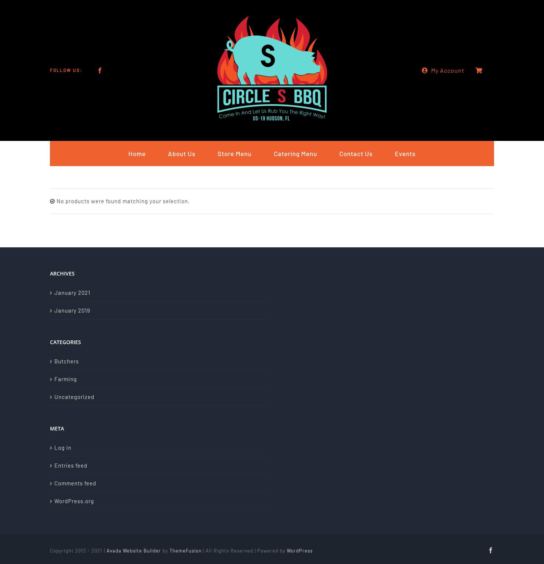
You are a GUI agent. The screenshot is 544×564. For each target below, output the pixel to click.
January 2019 (72, 310)
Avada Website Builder (134, 551)
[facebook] (100, 70)
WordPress (300, 551)
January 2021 (72, 292)
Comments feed (75, 483)
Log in (62, 447)
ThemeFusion (185, 551)
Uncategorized (74, 396)
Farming (65, 379)
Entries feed (70, 465)
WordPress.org (74, 501)
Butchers (66, 361)
